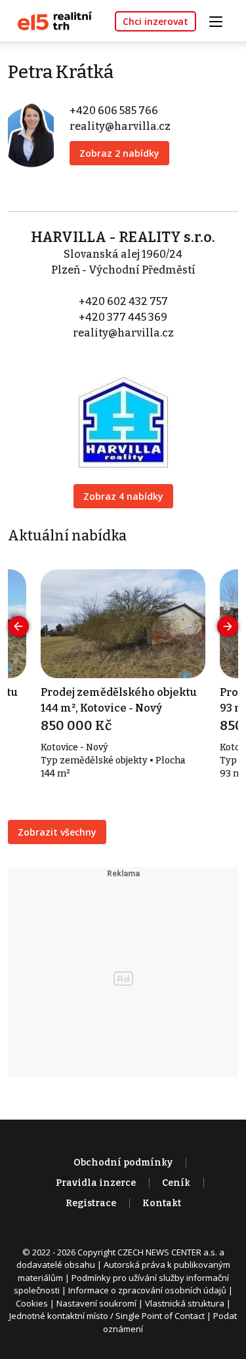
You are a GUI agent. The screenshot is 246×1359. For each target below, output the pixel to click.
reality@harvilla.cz (120, 126)
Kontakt (161, 1203)
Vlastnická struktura (184, 1303)
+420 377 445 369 (123, 317)
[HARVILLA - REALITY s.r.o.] (123, 413)
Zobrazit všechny (57, 832)
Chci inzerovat (155, 21)
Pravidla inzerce (96, 1182)
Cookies (32, 1303)
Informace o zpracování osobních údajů (147, 1290)
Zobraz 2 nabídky (119, 153)
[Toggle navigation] (220, 20)
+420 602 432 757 (123, 301)
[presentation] (18, 626)
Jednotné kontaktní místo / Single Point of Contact (107, 1316)
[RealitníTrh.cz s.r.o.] (50, 20)
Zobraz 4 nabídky (123, 496)
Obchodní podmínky (123, 1162)
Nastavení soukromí (96, 1303)
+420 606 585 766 (114, 110)
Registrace (91, 1203)
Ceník (176, 1182)
